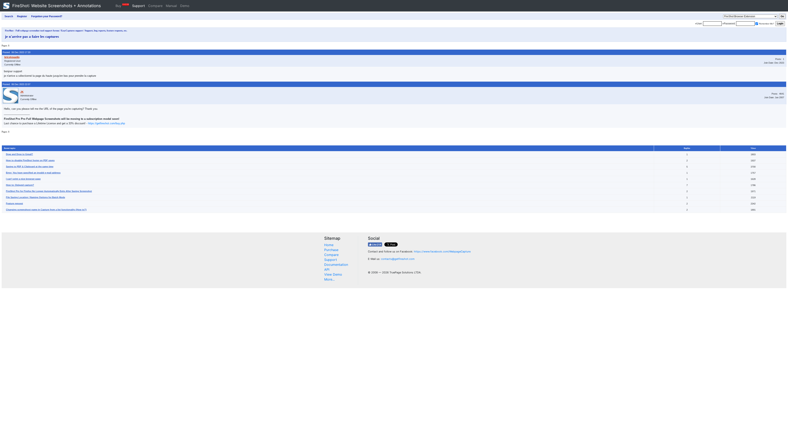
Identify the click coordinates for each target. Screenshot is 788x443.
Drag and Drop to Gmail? (19, 154)
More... (329, 279)
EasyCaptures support (72, 30)
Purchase (331, 250)
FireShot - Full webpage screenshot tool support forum (32, 30)
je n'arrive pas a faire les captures (32, 36)
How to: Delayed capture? (20, 185)
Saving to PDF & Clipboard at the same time (29, 166)
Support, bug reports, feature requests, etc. (106, 30)
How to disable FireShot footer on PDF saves (30, 160)
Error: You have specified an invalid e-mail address (33, 172)
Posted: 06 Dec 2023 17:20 (16, 52)
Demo (184, 6)
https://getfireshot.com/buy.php (106, 123)
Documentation (336, 265)
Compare (155, 6)
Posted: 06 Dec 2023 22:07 (16, 84)
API (326, 269)
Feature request (14, 203)
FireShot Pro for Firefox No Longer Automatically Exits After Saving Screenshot (49, 191)
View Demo (333, 274)
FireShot (56, 5)
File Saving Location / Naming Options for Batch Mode (35, 197)
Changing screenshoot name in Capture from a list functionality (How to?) (46, 209)
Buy (122, 5)
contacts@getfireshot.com (398, 258)
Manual (171, 6)
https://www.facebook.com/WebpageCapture (442, 251)
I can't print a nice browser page (23, 179)
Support (138, 6)
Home (328, 245)
